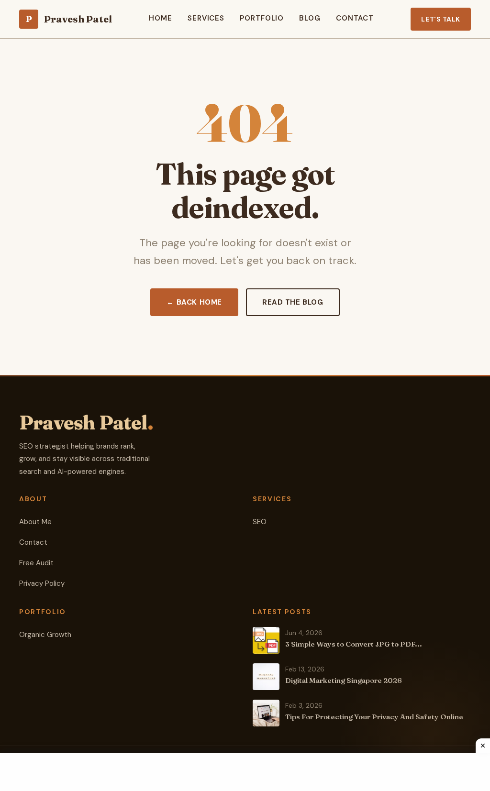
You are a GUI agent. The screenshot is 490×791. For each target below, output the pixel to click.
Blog (310, 18)
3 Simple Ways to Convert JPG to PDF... (353, 643)
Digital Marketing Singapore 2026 (343, 680)
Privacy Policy (42, 583)
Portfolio (262, 18)
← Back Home (194, 302)
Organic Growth (45, 634)
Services (206, 18)
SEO (260, 522)
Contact (355, 18)
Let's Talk (440, 19)
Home (160, 18)
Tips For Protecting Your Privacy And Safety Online (374, 716)
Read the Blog (292, 302)
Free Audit (36, 563)
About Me (35, 522)
